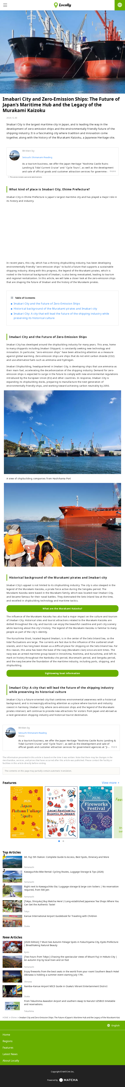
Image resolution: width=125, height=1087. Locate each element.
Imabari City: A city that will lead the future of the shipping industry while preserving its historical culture (61, 316)
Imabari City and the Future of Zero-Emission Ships (47, 303)
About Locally (11, 1060)
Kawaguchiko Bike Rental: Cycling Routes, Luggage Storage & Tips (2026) (64, 871)
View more (109, 782)
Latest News (10, 1054)
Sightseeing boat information (62, 673)
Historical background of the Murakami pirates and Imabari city (55, 308)
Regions (8, 1041)
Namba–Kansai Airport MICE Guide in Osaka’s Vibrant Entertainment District (65, 986)
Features (8, 1047)
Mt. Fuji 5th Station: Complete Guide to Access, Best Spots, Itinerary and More (66, 857)
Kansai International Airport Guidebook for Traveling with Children (60, 916)
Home (6, 1034)
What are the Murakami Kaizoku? (62, 608)
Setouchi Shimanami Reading (37, 157)
